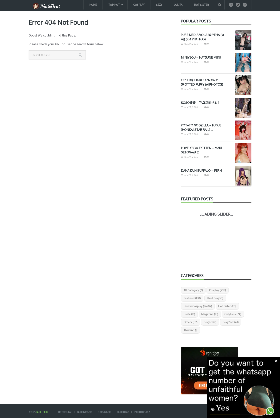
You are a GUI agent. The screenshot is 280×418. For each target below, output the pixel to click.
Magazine (209, 314)
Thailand (190, 330)
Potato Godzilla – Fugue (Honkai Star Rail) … (201, 127)
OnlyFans (232, 314)
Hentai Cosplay (198, 306)
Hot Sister (201, 4)
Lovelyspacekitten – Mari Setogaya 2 (201, 150)
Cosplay (139, 4)
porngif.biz (104, 412)
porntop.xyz (142, 412)
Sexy (159, 4)
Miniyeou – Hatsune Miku (201, 57)
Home (93, 4)
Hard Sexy (215, 298)
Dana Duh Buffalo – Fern (201, 170)
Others (191, 322)
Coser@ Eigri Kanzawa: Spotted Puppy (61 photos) (202, 82)
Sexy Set (231, 322)
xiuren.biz (123, 412)
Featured (192, 298)
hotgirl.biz (65, 412)
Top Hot (114, 4)
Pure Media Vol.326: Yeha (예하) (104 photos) (203, 37)
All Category (193, 290)
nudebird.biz (84, 412)
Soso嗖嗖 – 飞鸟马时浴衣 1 (200, 103)
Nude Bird (42, 412)
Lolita (178, 4)
